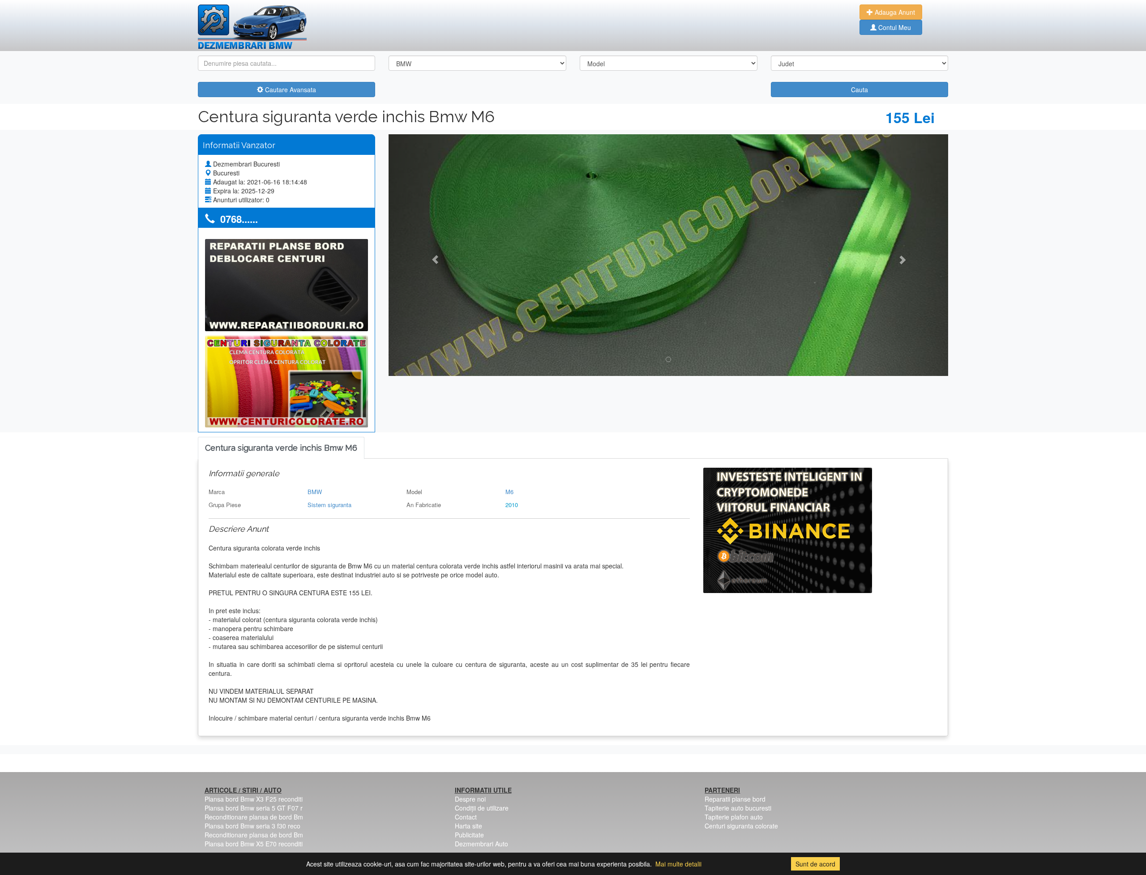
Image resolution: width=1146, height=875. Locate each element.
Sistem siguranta (329, 504)
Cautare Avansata (289, 89)
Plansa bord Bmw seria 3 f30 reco (252, 825)
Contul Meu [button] (894, 27)
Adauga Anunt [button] (894, 12)
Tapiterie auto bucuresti (738, 807)
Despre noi (470, 798)
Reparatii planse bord (735, 798)
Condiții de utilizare (482, 807)
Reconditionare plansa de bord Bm (254, 816)
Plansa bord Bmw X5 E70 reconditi (254, 843)
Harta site (468, 825)
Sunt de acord (815, 863)
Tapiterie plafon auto (734, 816)
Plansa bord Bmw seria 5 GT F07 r (254, 807)
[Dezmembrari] (252, 26)
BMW (315, 491)
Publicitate (469, 834)
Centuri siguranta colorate (741, 825)
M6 (509, 491)
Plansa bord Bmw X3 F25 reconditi (254, 798)
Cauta (859, 89)
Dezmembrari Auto (481, 843)
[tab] (281, 448)
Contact (466, 816)
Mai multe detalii (678, 863)
